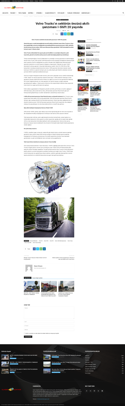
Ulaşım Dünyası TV (50, 13)
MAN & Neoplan (13, 358)
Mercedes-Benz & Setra (56, 363)
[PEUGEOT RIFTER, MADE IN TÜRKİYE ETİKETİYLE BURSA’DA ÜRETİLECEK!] (5, 371)
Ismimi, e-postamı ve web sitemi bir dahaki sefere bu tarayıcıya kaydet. (42, 333)
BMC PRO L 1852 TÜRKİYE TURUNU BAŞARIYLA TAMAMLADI (24, 362)
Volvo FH (40, 240)
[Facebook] (113, 1)
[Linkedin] (72, 33)
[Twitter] (120, 1)
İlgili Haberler (28, 278)
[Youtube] (122, 1)
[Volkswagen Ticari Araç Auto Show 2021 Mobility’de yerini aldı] (47, 357)
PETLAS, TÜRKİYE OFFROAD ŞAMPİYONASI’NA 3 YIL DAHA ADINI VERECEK (93, 68)
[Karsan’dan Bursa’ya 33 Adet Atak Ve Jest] (81, 53)
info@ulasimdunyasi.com (43, 399)
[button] (123, 13)
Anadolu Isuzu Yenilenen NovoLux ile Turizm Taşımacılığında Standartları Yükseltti (65, 294)
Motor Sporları (89, 71)
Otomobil (39, 13)
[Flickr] (115, 1)
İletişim (31, 1)
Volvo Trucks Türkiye (37, 242)
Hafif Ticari (12, 372)
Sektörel (30, 13)
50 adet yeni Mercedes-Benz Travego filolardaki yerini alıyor (66, 362)
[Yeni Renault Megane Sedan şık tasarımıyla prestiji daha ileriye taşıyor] (83, 102)
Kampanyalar (85, 13)
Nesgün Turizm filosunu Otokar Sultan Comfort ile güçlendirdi (35, 258)
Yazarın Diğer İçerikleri (37, 278)
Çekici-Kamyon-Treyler (56, 372)
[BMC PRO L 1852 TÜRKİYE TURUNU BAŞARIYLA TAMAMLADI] (32, 286)
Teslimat (12, 13)
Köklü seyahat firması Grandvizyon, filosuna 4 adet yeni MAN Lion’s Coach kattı (63, 258)
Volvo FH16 (46, 240)
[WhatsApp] (68, 33)
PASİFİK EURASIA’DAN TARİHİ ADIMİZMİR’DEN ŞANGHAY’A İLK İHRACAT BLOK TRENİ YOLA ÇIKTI (48, 294)
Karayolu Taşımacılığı (38, 16)
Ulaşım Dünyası (38, 266)
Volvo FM (51, 240)
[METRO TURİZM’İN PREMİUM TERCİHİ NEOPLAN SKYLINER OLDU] (5, 357)
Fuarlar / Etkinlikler (73, 13)
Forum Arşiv (25, 1)
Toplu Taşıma (22, 13)
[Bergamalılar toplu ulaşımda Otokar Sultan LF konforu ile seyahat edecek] (95, 87)
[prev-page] (25, 299)
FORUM (41, 1)
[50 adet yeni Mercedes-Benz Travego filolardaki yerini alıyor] (47, 364)
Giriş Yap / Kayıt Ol (16, 1)
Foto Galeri (61, 13)
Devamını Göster (89, 74)
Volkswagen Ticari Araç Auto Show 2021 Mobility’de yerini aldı (66, 355)
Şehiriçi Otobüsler (90, 55)
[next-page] (27, 299)
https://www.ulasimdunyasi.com (40, 268)
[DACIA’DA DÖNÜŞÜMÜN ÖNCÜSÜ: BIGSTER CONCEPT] (81, 46)
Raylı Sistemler (44, 291)
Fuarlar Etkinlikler (55, 356)
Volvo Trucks (70, 240)
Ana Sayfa (5, 13)
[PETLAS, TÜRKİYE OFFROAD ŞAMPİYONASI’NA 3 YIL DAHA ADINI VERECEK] (81, 68)
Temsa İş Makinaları (33, 240)
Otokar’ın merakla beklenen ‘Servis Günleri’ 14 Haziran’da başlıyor (93, 60)
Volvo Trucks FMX (28, 242)
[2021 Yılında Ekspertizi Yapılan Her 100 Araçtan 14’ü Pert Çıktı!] (83, 87)
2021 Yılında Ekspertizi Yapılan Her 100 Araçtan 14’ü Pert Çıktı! (83, 93)
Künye (36, 1)
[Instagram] (117, 1)
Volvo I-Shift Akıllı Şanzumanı (60, 240)
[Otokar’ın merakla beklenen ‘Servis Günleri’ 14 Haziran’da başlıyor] (81, 60)
